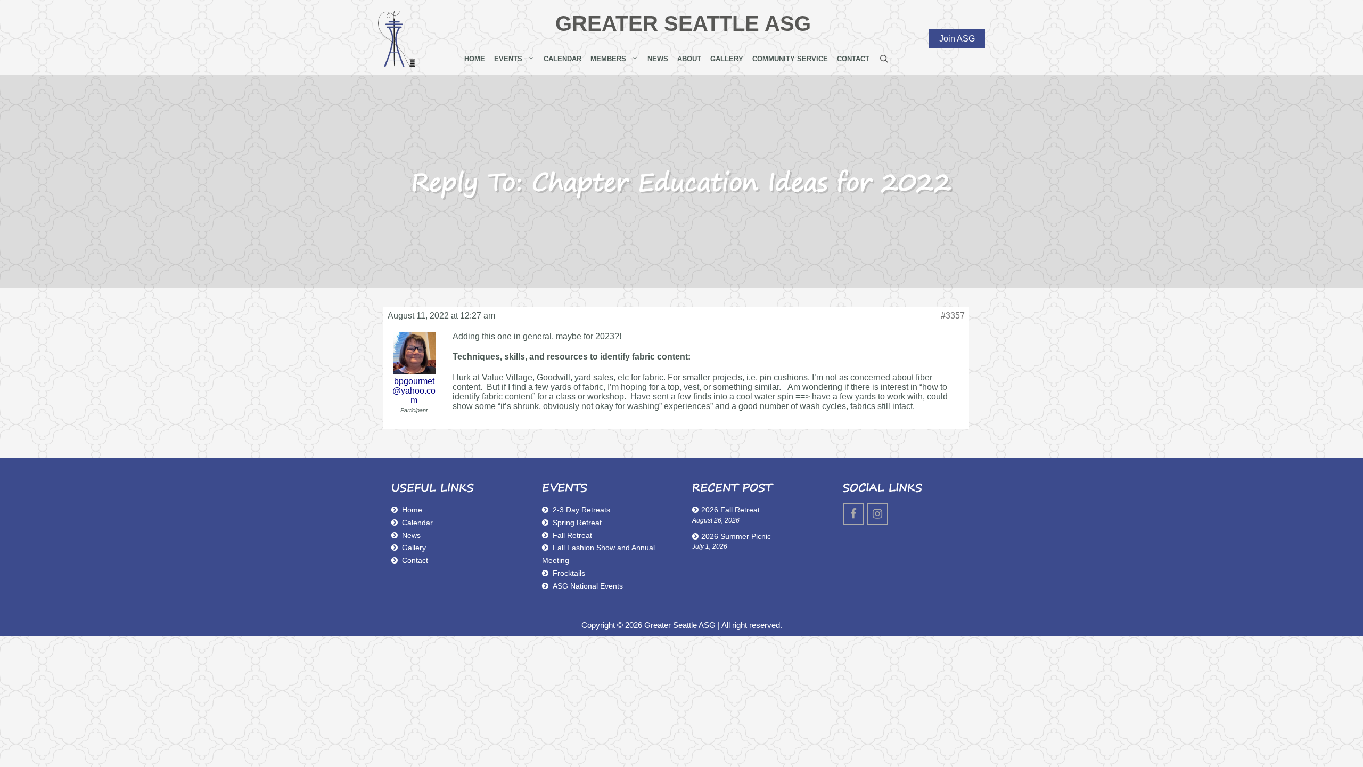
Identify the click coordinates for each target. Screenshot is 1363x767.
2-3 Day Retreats (581, 509)
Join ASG (957, 38)
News (657, 59)
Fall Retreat (572, 535)
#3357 (953, 315)
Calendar (562, 59)
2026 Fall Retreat (730, 509)
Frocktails (569, 573)
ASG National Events (588, 586)
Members (608, 59)
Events (508, 59)
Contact (853, 59)
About (689, 59)
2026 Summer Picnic (736, 536)
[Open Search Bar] (884, 59)
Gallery (726, 59)
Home (474, 59)
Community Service (790, 59)
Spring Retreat (577, 522)
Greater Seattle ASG (683, 23)
